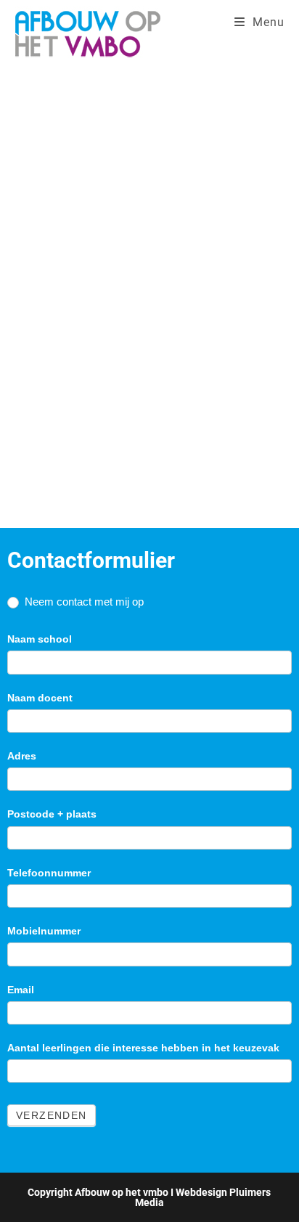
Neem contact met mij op (83, 601)
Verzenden (51, 1115)
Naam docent (40, 698)
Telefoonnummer (49, 873)
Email (20, 989)
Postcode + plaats (52, 814)
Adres (21, 756)
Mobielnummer (44, 931)
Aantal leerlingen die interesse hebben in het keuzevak (143, 1048)
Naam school (39, 639)
